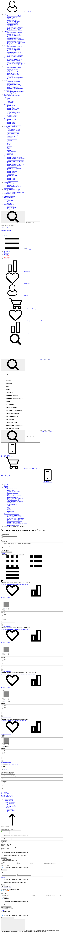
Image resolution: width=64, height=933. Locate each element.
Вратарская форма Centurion (14, 62)
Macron (6, 31)
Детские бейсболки (12, 178)
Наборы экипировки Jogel (14, 16)
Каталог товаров (5, 371)
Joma (5, 66)
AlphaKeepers (7, 90)
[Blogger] (8, 891)
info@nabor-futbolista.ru (7, 230)
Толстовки (9, 141)
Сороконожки (10, 101)
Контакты (9, 203)
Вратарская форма (12, 183)
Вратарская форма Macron (14, 38)
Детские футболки (12, 175)
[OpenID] (10, 891)
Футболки (9, 146)
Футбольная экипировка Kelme (15, 86)
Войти (26, 295)
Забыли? (3, 877)
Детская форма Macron (13, 37)
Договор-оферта (11, 201)
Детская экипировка (9, 155)
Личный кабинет (28, 12)
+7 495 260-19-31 (5, 227)
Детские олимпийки (12, 169)
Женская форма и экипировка (12, 189)
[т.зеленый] (7, 701)
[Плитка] (12, 566)
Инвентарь (10, 153)
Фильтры (3, 553)
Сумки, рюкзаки (11, 151)
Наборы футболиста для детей (12, 95)
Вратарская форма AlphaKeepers (15, 91)
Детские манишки (12, 167)
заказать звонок (7, 456)
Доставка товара (11, 207)
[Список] (36, 566)
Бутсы (8, 98)
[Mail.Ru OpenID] (4, 891)
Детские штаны (11, 172)
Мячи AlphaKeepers (12, 93)
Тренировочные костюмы (14, 129)
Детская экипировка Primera (14, 56)
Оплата (6, 254)
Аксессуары (10, 154)
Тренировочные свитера (13, 130)
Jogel (5, 14)
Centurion (6, 58)
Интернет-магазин (9, 204)
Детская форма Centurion (13, 60)
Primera (6, 45)
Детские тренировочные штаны (15, 161)
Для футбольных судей (10, 193)
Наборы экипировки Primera (14, 46)
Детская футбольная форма (11, 118)
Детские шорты (11, 176)
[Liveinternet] (6, 891)
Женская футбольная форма (14, 190)
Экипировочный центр (10, 802)
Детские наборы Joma (12, 69)
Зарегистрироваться (6, 887)
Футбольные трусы (12, 115)
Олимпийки (10, 140)
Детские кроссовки (12, 109)
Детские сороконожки (13, 108)
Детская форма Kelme (12, 83)
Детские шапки (11, 179)
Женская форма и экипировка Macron (17, 42)
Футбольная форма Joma (13, 72)
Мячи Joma (10, 76)
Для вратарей (7, 182)
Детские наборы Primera (13, 48)
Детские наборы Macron (13, 34)
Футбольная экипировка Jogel (15, 27)
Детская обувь (7, 104)
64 (14, 764)
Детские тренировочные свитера (15, 160)
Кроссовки (10, 102)
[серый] (6, 606)
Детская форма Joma (12, 73)
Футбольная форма (9, 111)
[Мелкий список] (12, 578)
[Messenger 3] (50, 360)
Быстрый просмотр (6, 597)
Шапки (9, 150)
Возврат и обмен (11, 208)
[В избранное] (12, 596)
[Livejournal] (1, 891)
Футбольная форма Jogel (13, 21)
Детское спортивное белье (14, 165)
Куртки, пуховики (12, 139)
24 (11, 764)
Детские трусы (11, 122)
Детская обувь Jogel (12, 20)
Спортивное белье (12, 136)
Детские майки (11, 120)
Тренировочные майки (13, 133)
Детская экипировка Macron (14, 41)
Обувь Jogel (10, 18)
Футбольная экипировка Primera (15, 55)
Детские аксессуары (12, 181)
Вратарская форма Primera (14, 52)
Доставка (6, 253)
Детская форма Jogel (12, 23)
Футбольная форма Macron (14, 35)
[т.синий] (6, 608)
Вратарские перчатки (12, 185)
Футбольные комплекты (13, 112)
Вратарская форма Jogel (13, 24)
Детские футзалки (11, 107)
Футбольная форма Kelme (14, 81)
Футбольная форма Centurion (14, 59)
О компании (10, 200)
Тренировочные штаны (13, 132)
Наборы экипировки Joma (14, 67)
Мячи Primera (10, 53)
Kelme (5, 80)
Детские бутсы (11, 105)
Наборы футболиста (9, 94)
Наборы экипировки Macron (14, 32)
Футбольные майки (12, 113)
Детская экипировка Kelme (14, 87)
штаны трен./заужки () (10, 543)
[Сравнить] (36, 596)
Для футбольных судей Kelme (15, 88)
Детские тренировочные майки (15, 162)
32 (13, 764)
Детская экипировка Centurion (15, 65)
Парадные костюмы (12, 127)
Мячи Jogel (10, 25)
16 (9, 764)
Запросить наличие (6, 626)
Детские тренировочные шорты (15, 164)
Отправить (3, 781)
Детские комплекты (12, 119)
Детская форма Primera (13, 51)
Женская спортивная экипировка (16, 192)
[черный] (6, 610)
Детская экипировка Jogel (14, 28)
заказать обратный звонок (7, 795)
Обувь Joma (10, 70)
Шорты (9, 147)
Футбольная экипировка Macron (15, 39)
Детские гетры (11, 123)
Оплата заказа (10, 206)
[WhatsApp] (42, 360)
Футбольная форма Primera (14, 49)
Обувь (5, 97)
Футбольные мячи (8, 188)
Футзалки (9, 100)
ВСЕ (16, 764)
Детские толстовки (12, 171)
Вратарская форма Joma (13, 74)
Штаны (9, 143)
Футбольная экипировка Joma (15, 77)
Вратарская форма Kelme (13, 84)
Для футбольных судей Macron (15, 44)
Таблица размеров (8, 800)
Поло (8, 144)
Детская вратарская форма (14, 125)
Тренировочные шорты (13, 134)
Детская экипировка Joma (14, 79)
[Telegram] (46, 360)
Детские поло (10, 174)
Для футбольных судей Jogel (14, 30)
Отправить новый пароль (7, 917)
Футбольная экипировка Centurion (16, 63)
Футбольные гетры (12, 116)
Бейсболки (10, 148)
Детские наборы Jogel (12, 17)
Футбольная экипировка (10, 126)
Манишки (9, 137)
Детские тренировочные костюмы (16, 158)
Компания (6, 199)
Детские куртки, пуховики (14, 168)
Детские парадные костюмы (14, 157)
